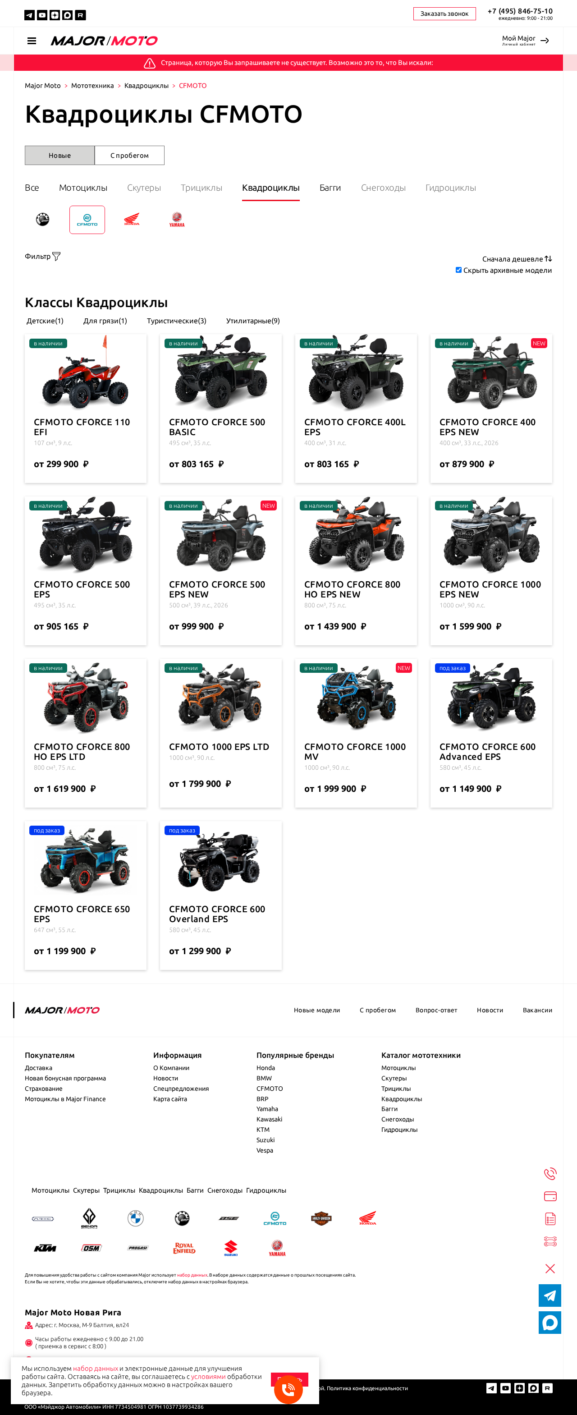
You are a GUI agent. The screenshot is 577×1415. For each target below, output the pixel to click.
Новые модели (317, 1010)
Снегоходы (383, 187)
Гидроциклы (451, 187)
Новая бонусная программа (65, 1078)
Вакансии (537, 1010)
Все (32, 187)
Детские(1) (44, 321)
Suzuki (265, 1140)
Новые (60, 155)
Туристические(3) (175, 321)
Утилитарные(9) (252, 321)
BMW (264, 1078)
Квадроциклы (146, 85)
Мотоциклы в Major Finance (65, 1099)
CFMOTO (269, 1088)
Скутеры (144, 187)
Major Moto (43, 85)
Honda (265, 1067)
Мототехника (92, 85)
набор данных (192, 1275)
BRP (262, 1099)
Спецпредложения (181, 1088)
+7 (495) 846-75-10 (520, 11)
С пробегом (129, 155)
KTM (263, 1129)
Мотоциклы (83, 187)
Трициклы (201, 187)
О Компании (171, 1067)
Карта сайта (170, 1099)
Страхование (44, 1088)
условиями (208, 1376)
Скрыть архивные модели (507, 270)
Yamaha (267, 1108)
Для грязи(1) (104, 321)
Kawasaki (269, 1119)
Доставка (38, 1067)
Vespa (264, 1150)
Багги (330, 187)
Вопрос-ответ (437, 1010)
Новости (490, 1010)
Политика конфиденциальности (367, 1388)
